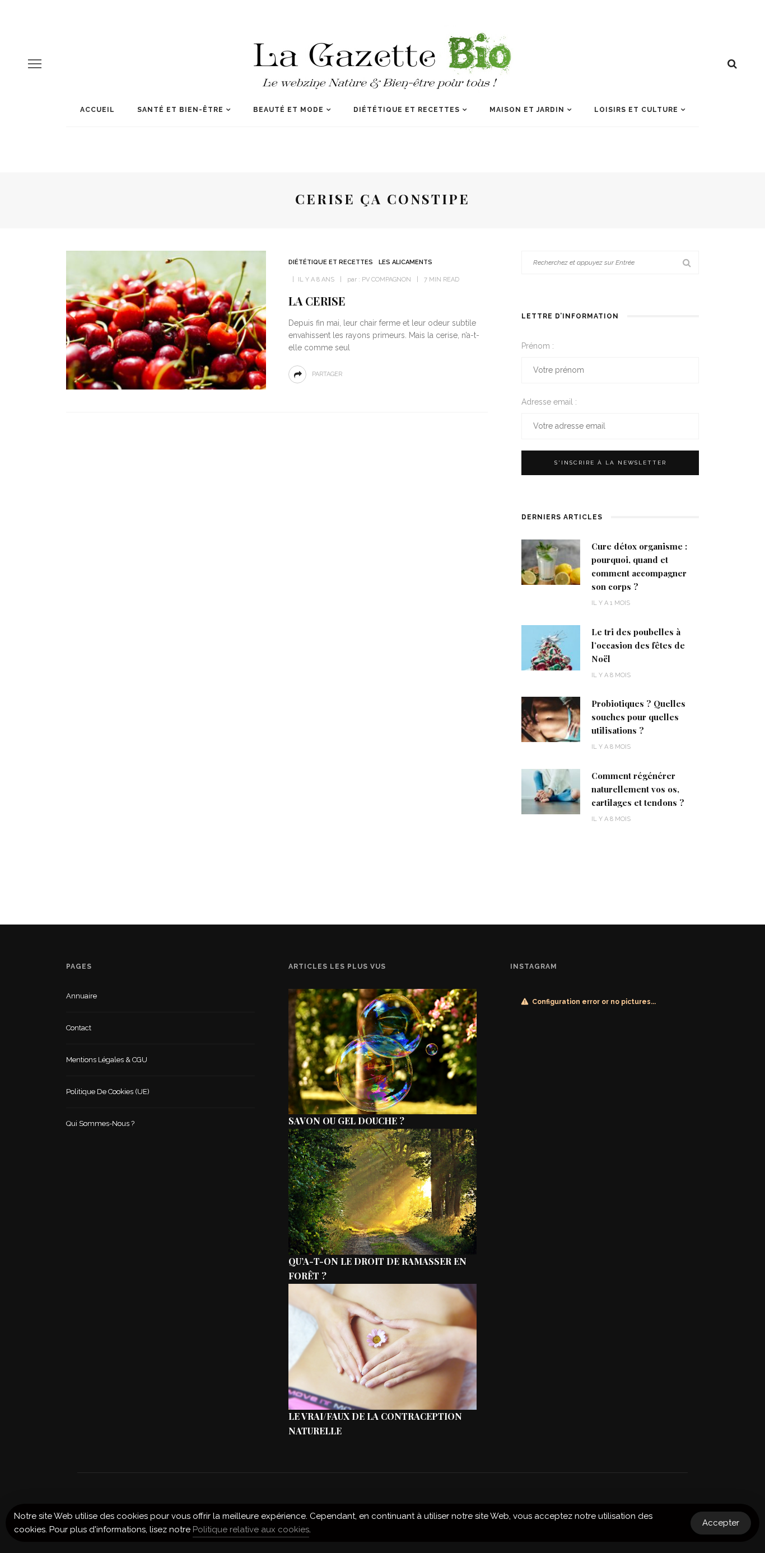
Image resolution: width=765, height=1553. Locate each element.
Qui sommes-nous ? (100, 1123)
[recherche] (732, 64)
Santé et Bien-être (180, 110)
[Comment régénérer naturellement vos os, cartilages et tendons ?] (550, 790)
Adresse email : (549, 401)
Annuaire (81, 996)
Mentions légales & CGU (106, 1059)
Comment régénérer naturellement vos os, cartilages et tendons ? (637, 789)
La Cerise (317, 300)
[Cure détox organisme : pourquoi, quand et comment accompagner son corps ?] (550, 561)
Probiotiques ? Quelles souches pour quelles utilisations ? (638, 717)
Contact (78, 1028)
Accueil (97, 110)
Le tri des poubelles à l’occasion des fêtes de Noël (638, 645)
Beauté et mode (288, 110)
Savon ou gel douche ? (346, 1121)
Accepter (720, 1523)
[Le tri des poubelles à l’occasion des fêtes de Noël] (550, 646)
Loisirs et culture (636, 110)
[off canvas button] (34, 64)
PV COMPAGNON (386, 279)
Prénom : (537, 345)
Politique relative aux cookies (251, 1529)
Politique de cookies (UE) (108, 1091)
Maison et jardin (527, 110)
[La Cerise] (166, 319)
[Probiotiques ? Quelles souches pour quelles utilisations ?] (550, 719)
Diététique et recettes (406, 110)
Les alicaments (405, 262)
